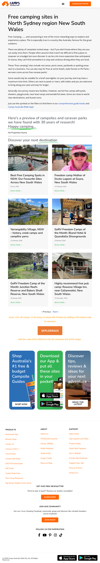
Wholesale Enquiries (49, 438)
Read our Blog (46, 463)
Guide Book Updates (77, 448)
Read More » (15, 191)
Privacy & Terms (75, 468)
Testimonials (45, 453)
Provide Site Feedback (78, 458)
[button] (63, 4)
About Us (44, 434)
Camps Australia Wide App (20, 106)
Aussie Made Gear (12, 473)
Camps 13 (9, 444)
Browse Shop (10, 439)
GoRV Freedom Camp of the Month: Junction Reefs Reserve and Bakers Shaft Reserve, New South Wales (27, 289)
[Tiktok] (60, 535)
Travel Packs (10, 454)
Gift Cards (9, 468)
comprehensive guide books (71, 103)
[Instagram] (55, 535)
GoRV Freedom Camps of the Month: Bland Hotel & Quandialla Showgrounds (70, 233)
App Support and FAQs (78, 438)
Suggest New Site (76, 463)
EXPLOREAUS (50, 330)
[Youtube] (44, 535)
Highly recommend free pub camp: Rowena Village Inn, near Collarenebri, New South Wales (72, 289)
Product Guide (75, 443)
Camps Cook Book (12, 458)
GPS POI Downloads (14, 463)
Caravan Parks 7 (12, 449)
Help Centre (74, 434)
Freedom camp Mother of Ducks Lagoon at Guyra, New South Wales (70, 179)
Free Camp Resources (14, 478)
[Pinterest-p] (50, 535)
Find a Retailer (75, 453)
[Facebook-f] (39, 535)
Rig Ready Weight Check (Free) (18, 483)
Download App (11, 434)
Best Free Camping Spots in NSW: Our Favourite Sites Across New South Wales (27, 179)
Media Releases (46, 448)
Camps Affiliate (46, 443)
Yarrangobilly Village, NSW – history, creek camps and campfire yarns (27, 233)
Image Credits (46, 458)
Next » (56, 311)
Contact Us (73, 473)
